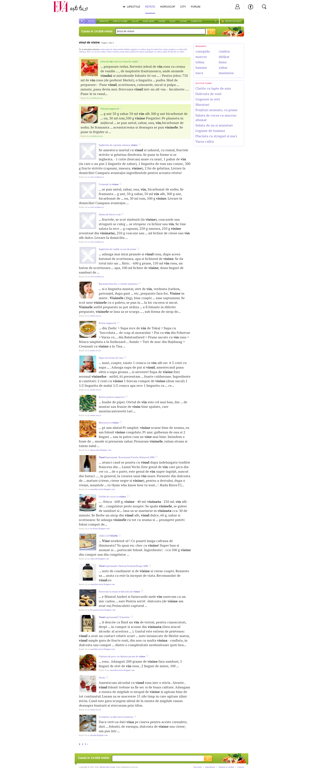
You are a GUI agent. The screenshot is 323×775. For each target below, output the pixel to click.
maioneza (226, 73)
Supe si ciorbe (120, 21)
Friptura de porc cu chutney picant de (122, 656)
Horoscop (167, 6)
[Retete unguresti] (87, 329)
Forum (195, 6)
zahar (223, 67)
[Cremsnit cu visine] (87, 190)
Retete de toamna (203, 83)
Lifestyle (133, 6)
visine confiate (113, 52)
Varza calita (204, 141)
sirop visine (125, 52)
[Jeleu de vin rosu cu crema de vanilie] (89, 67)
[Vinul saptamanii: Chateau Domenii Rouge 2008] (87, 572)
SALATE (135, 21)
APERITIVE (104, 21)
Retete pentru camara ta (111, 397)
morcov (201, 56)
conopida (202, 51)
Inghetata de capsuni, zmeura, (118, 145)
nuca (199, 73)
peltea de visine (137, 52)
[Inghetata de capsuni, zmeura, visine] (87, 151)
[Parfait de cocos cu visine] (87, 502)
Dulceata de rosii (208, 93)
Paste (172, 21)
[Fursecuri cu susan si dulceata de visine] (87, 597)
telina (199, 62)
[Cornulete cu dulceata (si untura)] (87, 723)
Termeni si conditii (226, 767)
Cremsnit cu (109, 184)
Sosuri (183, 21)
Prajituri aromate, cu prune (216, 110)
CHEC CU (108, 535)
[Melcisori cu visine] (87, 428)
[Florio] (87, 683)
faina (223, 62)
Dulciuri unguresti (109, 108)
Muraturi (202, 104)
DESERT (162, 21)
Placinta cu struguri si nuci (216, 136)
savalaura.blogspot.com (94, 528)
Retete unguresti (107, 323)
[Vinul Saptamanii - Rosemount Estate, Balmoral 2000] (87, 463)
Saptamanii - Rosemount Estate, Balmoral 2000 (126, 457)
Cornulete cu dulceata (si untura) (116, 716)
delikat (224, 56)
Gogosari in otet (207, 99)
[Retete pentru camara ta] (87, 403)
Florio (102, 677)
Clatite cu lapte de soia (213, 88)
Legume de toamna (210, 130)
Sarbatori (196, 21)
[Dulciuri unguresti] (89, 114)
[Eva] (62, 4)
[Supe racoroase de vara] (87, 364)
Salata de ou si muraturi (214, 125)
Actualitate (12, 6)
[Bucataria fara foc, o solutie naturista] (87, 290)
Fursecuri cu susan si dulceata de (119, 591)
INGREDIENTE (200, 46)
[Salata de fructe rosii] (87, 220)
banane (201, 67)
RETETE (91, 21)
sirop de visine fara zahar (157, 49)
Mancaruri (148, 21)
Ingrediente (210, 767)
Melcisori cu (109, 422)
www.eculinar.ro (91, 177)
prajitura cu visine (138, 49)
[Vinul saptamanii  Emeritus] (87, 623)
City (183, 6)
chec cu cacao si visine (96, 52)
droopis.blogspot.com (93, 735)
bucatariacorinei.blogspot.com (97, 610)
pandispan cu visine (153, 52)
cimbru (224, 51)
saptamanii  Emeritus (114, 617)
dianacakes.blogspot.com (95, 450)
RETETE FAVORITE (233, 21)
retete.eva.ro (92, 98)
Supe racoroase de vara (111, 357)
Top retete (197, 767)
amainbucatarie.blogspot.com (97, 489)
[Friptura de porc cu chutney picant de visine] (87, 662)
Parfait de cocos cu (112, 496)
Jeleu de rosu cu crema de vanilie (119, 61)
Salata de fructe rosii (109, 214)
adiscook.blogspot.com (94, 559)
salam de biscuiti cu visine (173, 52)
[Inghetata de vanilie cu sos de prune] (87, 255)
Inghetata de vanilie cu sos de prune (117, 249)
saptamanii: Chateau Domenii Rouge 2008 (123, 565)
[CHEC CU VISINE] (87, 542)
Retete (150, 6)
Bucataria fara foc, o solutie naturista (118, 283)
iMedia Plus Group (107, 767)
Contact (240, 767)
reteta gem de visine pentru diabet (115, 49)
